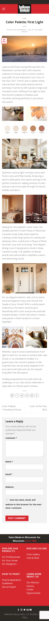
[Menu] (3, 8)
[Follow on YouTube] (31, 610)
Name (9, 461)
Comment (11, 438)
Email (8, 474)
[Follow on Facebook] (18, 610)
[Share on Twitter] (22, 395)
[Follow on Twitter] (25, 610)
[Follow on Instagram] (21, 610)
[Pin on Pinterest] (32, 395)
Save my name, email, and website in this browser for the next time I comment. (23, 504)
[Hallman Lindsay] (24, 9)
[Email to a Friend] (27, 395)
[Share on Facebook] (17, 395)
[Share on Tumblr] (37, 395)
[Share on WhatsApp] (12, 395)
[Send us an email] (28, 610)
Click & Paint (33, 557)
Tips (24, 18)
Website (9, 487)
